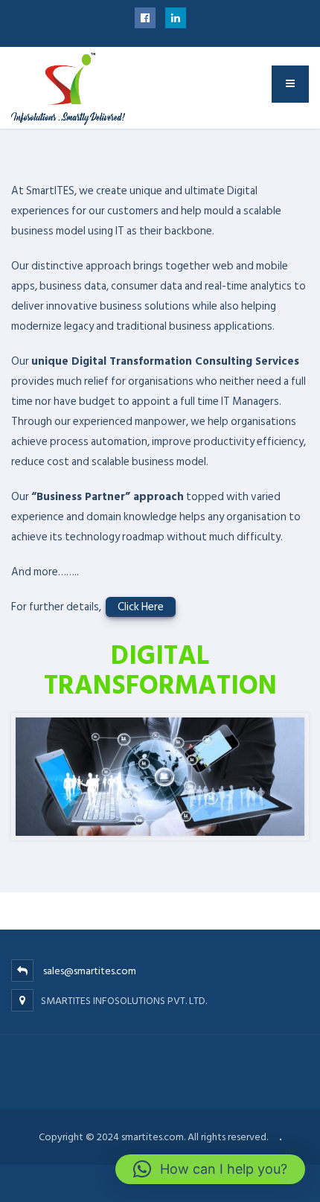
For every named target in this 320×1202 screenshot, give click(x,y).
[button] (210, 1169)
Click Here (141, 607)
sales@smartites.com (89, 970)
